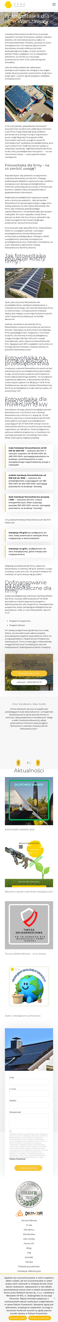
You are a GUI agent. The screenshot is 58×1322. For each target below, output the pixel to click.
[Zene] (15, 4)
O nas (29, 1225)
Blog (29, 1248)
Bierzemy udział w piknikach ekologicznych (29, 891)
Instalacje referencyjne (29, 1271)
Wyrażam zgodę (17, 1318)
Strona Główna (29, 1220)
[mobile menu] (54, 4)
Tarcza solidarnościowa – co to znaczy (25, 953)
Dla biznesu (29, 1234)
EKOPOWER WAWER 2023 (19, 829)
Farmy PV (29, 1243)
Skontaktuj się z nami (29, 673)
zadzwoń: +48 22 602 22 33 (29, 682)
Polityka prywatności (29, 1266)
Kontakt (29, 1257)
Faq (29, 1252)
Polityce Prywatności (17, 1159)
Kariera (29, 1262)
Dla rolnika (29, 1239)
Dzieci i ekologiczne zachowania (22, 1015)
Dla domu (29, 1229)
